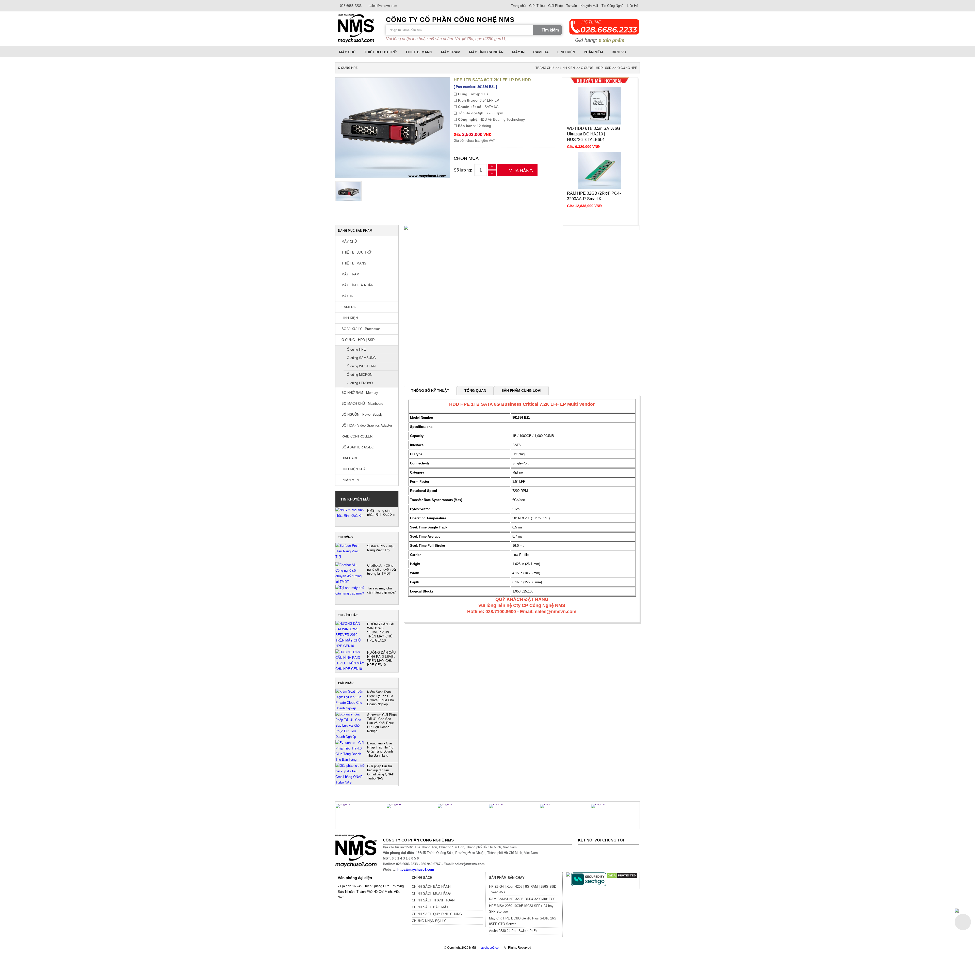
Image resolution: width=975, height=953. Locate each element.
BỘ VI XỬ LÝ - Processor (360, 329)
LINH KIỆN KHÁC (354, 469)
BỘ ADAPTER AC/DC (357, 447)
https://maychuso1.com (415, 869)
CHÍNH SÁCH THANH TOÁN (433, 900)
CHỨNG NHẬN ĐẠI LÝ (429, 921)
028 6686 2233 (350, 6)
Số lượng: (463, 170)
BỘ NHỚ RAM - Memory (359, 393)
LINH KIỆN (566, 52)
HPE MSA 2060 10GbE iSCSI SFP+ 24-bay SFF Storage (521, 908)
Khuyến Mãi (589, 6)
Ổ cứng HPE (627, 68)
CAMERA (541, 52)
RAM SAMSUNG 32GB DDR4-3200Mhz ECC (522, 899)
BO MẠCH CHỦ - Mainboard (361, 403)
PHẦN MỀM (593, 52)
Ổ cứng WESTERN (361, 366)
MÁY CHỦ (347, 52)
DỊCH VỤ (619, 52)
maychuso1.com (490, 947)
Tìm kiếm (550, 30)
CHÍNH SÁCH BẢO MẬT (430, 907)
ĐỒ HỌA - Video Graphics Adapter (366, 425)
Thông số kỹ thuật (430, 390)
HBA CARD (349, 458)
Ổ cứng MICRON (359, 375)
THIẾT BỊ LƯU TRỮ (380, 52)
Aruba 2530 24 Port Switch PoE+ (513, 931)
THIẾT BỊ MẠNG (418, 52)
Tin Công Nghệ (612, 6)
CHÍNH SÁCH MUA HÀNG (431, 893)
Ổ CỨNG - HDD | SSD (596, 68)
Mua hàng (521, 170)
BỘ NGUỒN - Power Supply (361, 414)
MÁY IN (518, 52)
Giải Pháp (555, 6)
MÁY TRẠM (450, 52)
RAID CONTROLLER (356, 436)
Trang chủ (518, 6)
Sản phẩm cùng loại (521, 390)
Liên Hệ (632, 6)
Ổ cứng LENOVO (360, 383)
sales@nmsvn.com (382, 6)
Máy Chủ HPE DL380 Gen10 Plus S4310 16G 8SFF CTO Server (522, 921)
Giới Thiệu (537, 6)
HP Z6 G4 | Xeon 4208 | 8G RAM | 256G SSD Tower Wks (522, 889)
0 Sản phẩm (611, 40)
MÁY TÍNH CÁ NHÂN (486, 52)
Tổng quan (475, 390)
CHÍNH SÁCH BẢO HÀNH (431, 886)
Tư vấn (571, 6)
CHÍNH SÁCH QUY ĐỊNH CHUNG (437, 914)
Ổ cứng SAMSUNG (361, 358)
